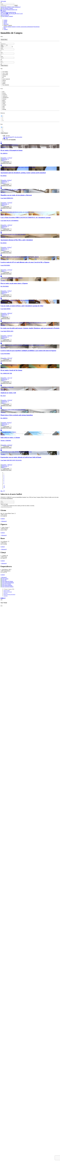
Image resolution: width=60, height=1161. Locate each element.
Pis (3, 77)
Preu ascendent (9, 137)
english (6, 12)
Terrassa (4, 99)
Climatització (5, 97)
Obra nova (6, 24)
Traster (3, 82)
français (14, 12)
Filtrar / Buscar (4, 65)
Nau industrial (5, 85)
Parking (4, 109)
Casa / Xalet (5, 73)
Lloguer (5, 21)
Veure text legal (4, 504)
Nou (3, 91)
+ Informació (4, 521)
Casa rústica (5, 71)
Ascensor (4, 94)
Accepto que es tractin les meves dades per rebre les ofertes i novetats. (18, 505)
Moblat (4, 102)
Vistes (3, 103)
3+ (3, 120)
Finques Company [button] (8, 25)
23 (4, 485)
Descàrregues (36, 26)
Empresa (14, 26)
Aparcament (5, 74)
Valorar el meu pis (5, 15)
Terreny (4, 76)
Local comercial (6, 79)
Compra (5, 20)
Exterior (4, 105)
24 (4, 487)
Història (9, 26)
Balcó (3, 100)
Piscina (4, 93)
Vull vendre (3, 1)
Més (2, 491)
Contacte (6, 29)
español (10, 12)
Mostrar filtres (4, 39)
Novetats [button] (7, 135)
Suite (3, 107)
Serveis (5, 22)
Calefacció (4, 96)
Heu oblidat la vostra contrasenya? (13, 7)
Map (6, 138)
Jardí (3, 106)
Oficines (5, 26)
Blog (5, 28)
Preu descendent (18, 137)
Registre (3, 7)
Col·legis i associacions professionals (24, 26)
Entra (16, 5)
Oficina (4, 80)
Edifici (3, 83)
